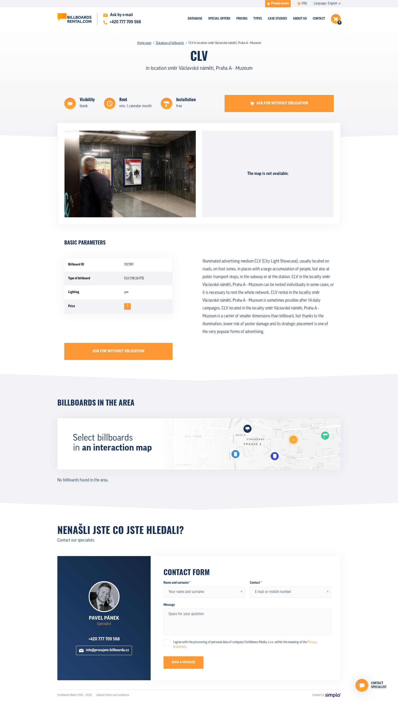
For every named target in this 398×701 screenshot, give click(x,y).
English (332, 3)
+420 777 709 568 (104, 639)
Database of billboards (170, 43)
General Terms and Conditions (113, 695)
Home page (144, 43)
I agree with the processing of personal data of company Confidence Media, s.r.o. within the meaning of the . (245, 645)
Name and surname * (177, 583)
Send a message (183, 662)
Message (169, 605)
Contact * (256, 583)
